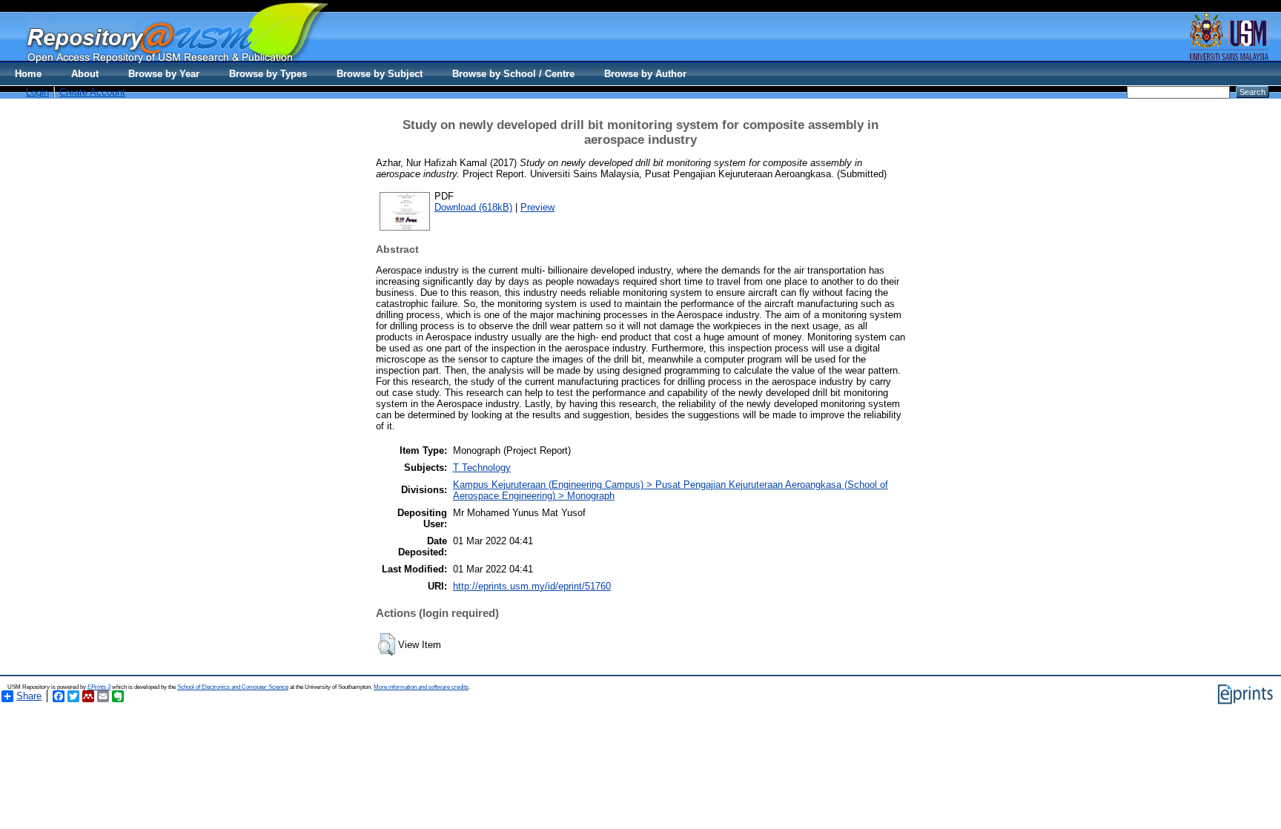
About (85, 73)
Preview (537, 207)
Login (37, 92)
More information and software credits (421, 687)
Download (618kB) (473, 207)
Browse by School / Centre (513, 73)
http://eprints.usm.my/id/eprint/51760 (532, 586)
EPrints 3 (98, 687)
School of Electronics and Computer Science (232, 687)
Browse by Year (163, 73)
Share (29, 695)
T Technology (482, 467)
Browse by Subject (380, 73)
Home (28, 73)
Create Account (92, 92)
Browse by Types (268, 73)
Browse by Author (645, 73)
